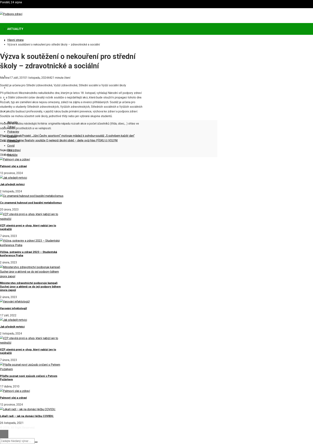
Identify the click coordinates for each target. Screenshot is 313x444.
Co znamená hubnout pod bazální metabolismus (31, 202)
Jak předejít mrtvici (12, 184)
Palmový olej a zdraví (13, 166)
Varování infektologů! (13, 308)
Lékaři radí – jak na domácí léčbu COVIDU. (27, 416)
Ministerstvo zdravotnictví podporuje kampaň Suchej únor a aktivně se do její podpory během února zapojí (30, 286)
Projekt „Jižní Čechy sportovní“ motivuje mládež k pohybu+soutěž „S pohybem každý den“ (67, 135)
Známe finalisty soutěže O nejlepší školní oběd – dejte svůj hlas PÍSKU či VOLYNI (59, 140)
